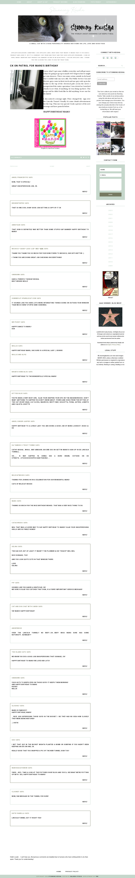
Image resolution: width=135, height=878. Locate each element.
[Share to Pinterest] (88, 157)
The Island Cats (19, 652)
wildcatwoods (18, 475)
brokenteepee (18, 203)
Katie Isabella (18, 813)
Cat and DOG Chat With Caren (25, 606)
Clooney (15, 791)
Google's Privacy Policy (113, 344)
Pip (13, 583)
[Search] (122, 66)
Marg (14, 501)
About (29, 2)
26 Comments (16, 157)
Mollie (15, 346)
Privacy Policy (72, 871)
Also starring (79, 2)
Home (19, 2)
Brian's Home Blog (20, 372)
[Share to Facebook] (81, 157)
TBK (97, 876)
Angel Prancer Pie (20, 177)
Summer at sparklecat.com (24, 298)
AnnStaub (16, 225)
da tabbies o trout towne (23, 445)
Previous (14, 166)
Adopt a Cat (42, 2)
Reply (85, 191)
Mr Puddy (16, 322)
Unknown (16, 274)
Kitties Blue (17, 393)
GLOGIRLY (15, 706)
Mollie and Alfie (19, 354)
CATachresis (17, 523)
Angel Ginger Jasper (21, 421)
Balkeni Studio (76, 876)
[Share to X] (83, 157)
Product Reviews (60, 2)
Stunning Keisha (55, 876)
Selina (14, 546)
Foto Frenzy (96, 2)
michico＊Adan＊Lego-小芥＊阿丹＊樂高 (27, 249)
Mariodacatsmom (19, 768)
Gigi (13, 740)
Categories (111, 2)
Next (88, 166)
